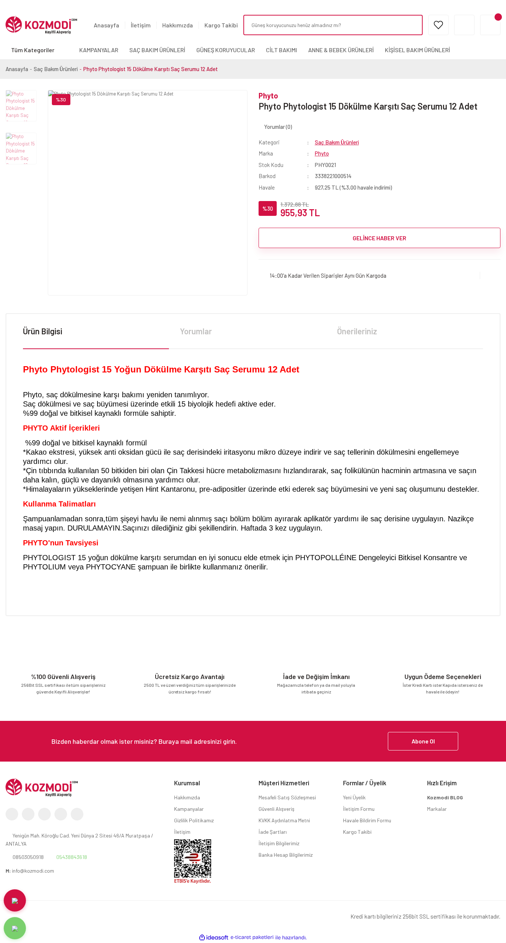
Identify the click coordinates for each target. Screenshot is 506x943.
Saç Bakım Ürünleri (337, 142)
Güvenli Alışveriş (276, 809)
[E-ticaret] (252, 937)
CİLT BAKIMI (281, 49)
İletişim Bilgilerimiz (279, 843)
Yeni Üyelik (354, 797)
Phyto (268, 95)
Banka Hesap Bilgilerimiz (286, 855)
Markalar (437, 809)
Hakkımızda (177, 25)
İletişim (141, 25)
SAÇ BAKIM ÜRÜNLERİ (157, 49)
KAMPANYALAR (98, 49)
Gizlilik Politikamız (194, 820)
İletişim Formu (358, 809)
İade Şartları (273, 832)
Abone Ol (423, 741)
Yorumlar (196, 331)
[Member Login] (464, 25)
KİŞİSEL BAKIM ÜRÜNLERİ (417, 49)
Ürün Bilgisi (42, 331)
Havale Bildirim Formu (367, 820)
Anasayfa (106, 25)
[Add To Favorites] (490, 275)
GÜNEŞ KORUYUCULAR (225, 49)
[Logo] (41, 24)
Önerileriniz (357, 331)
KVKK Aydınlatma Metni (284, 820)
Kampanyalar (189, 809)
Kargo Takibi (221, 25)
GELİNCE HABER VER (379, 237)
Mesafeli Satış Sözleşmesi (287, 797)
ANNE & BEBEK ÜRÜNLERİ (341, 49)
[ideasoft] (214, 937)
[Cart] (490, 25)
